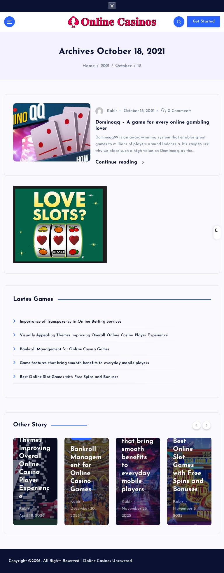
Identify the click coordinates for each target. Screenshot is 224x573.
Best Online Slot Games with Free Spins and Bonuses (69, 377)
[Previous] (196, 425)
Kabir (112, 111)
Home (89, 66)
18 (139, 66)
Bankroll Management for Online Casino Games (65, 349)
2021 (105, 66)
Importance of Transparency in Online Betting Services (70, 322)
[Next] (206, 425)
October (123, 66)
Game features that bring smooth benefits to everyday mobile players (84, 363)
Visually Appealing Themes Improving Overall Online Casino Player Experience (94, 335)
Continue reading (117, 162)
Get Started (204, 21)
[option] (35, 481)
